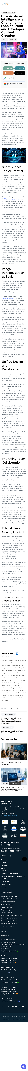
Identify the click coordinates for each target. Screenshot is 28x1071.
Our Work (4, 865)
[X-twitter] (6, 1006)
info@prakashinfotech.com (11, 809)
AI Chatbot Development (9, 899)
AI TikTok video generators (10, 199)
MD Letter (4, 871)
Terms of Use (14, 1016)
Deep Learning (5, 910)
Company (4, 860)
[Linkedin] (12, 1006)
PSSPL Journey (5, 881)
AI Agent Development (8, 902)
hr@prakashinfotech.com (9, 815)
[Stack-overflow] (19, 1006)
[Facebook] (2, 1006)
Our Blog (3, 868)
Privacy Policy (6, 1016)
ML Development (6, 907)
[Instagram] (16, 1006)
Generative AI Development (9, 918)
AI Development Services (9, 896)
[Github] (9, 1006)
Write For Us (22, 1016)
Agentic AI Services (7, 904)
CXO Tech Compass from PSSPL (11, 874)
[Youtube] (23, 1006)
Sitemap (3, 887)
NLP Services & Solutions (9, 923)
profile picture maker (8, 298)
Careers (3, 863)
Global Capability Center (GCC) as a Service (13, 877)
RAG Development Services (9, 921)
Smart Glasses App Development (11, 915)
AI (12, 562)
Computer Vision (6, 912)
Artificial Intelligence (8, 12)
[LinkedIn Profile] (17, 653)
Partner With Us (6, 884)
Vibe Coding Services (7, 926)
